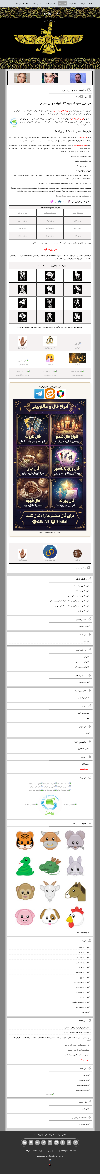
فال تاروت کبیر (84, 952)
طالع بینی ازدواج (83, 697)
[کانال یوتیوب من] (31, 1142)
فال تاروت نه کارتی (82, 987)
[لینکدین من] (24, 1142)
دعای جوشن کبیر (83, 713)
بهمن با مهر (77, 228)
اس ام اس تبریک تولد (82, 591)
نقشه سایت (41, 1156)
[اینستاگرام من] (56, 1142)
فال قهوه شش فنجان (82, 666)
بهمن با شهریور (22, 220)
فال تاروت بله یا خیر (82, 1007)
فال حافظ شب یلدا (83, 1085)
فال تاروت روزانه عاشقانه (80, 1002)
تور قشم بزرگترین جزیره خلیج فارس (77, 1045)
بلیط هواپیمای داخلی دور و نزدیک (78, 1049)
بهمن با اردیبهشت (50, 213)
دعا (87, 718)
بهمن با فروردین (77, 213)
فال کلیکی (85, 733)
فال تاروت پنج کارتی (82, 977)
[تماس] (50, 1142)
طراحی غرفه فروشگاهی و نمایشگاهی (77, 1055)
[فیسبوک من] (62, 1142)
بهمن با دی (77, 235)
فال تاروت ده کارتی (82, 992)
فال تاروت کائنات (50, 375)
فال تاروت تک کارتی (82, 962)
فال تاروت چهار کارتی (82, 972)
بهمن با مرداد (50, 220)
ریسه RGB (85, 764)
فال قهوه (77, 347)
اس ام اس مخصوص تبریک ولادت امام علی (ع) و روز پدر (71, 605)
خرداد (64, 201)
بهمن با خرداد (22, 213)
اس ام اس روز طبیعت (82, 610)
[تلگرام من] (69, 1142)
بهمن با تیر (77, 220)
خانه (90, 3)
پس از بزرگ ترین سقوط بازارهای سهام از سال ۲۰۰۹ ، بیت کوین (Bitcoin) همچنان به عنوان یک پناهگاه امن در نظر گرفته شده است (50, 1039)
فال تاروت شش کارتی (82, 982)
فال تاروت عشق (83, 997)
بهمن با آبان (50, 228)
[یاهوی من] (75, 1142)
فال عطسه (85, 1108)
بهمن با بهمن (50, 235)
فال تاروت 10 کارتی (22, 375)
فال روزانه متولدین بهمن (74, 90)
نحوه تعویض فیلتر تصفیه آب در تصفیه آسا (75, 1027)
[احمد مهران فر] (78, 78)
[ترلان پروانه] (50, 78)
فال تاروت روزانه (77, 375)
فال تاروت (72, 3)
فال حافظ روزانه (22, 364)
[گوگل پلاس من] (37, 1142)
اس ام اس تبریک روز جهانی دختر (78, 595)
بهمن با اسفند (22, 235)
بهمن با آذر (22, 228)
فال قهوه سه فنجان (82, 662)
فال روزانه (62, 3)
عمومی (78, 568)
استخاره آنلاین (37, 3)
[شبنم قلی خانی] (22, 78)
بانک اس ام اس (50, 3)
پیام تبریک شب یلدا (82, 1090)
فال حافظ (82, 3)
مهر (49, 201)
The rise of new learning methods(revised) (76, 1032)
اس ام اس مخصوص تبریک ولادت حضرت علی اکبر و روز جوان (69, 600)
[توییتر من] (43, 1142)
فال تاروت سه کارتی (82, 967)
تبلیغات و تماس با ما (22, 3)
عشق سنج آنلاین (83, 748)
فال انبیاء (86, 641)
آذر (56, 201)
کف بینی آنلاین (84, 682)
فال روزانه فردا (84, 1124)
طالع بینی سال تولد (83, 932)
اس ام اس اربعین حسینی (81, 585)
